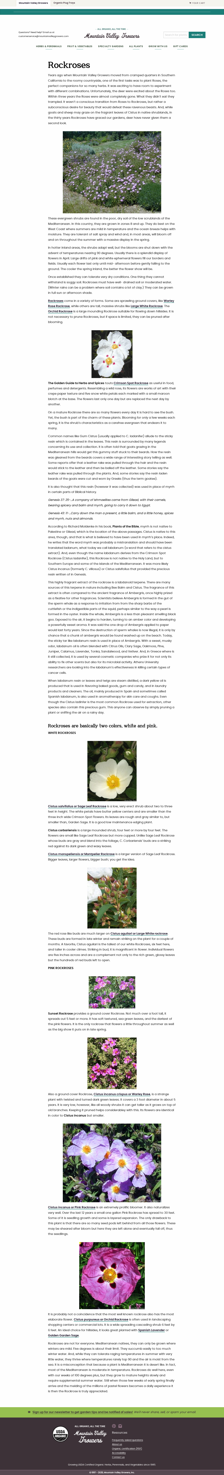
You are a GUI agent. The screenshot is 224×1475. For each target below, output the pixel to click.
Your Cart (198, 3)
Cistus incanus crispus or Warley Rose (122, 1094)
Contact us (118, 1457)
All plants (136, 46)
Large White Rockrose (147, 306)
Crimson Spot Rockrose (131, 383)
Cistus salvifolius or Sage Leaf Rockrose (77, 806)
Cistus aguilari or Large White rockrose (139, 933)
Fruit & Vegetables (79, 46)
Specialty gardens (111, 46)
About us (117, 1444)
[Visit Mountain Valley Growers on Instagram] (120, 1427)
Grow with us (158, 46)
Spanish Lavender (151, 1330)
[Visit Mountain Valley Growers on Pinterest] (114, 1427)
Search (197, 35)
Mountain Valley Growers (33, 3)
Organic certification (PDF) (127, 1448)
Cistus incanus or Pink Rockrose (71, 1207)
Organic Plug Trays (64, 3)
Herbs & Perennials (49, 46)
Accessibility (119, 1453)
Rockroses (55, 301)
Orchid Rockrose (60, 311)
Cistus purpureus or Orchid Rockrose (101, 1319)
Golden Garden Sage (63, 1335)
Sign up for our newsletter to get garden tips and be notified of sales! (82, 1412)
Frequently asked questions (127, 1440)
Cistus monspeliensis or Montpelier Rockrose (81, 854)
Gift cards (180, 46)
